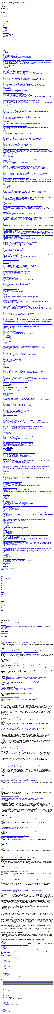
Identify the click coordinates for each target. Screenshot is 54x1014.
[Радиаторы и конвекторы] (8, 188)
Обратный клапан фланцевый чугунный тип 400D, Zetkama (14, 871)
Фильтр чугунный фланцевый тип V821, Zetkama (12, 837)
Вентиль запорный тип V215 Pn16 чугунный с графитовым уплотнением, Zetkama (19, 652)
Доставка (5, 30)
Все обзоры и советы (5, 948)
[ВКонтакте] (1, 633)
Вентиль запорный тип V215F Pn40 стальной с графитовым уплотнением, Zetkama (19, 750)
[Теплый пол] (8, 205)
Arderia (2, 598)
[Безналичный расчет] (8, 994)
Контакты (5, 36)
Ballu (2, 612)
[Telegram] (7, 633)
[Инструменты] (8, 295)
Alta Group (3, 589)
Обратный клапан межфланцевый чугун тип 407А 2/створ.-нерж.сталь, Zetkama (19, 780)
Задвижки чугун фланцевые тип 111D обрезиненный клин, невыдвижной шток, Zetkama (21, 678)
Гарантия (5, 31)
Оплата (4, 29)
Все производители (5, 616)
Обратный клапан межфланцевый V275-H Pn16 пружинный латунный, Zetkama (19, 799)
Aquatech (3, 594)
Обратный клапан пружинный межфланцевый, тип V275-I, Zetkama (16, 789)
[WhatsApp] (5, 633)
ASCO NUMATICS (5, 603)
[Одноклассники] (2, 633)
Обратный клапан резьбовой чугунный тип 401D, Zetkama (14, 689)
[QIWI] (5, 992)
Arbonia (2, 596)
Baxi (2, 614)
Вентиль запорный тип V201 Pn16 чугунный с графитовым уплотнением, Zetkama (19, 665)
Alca (2, 585)
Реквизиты (8, 35)
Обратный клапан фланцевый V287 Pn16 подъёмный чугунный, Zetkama (17, 891)
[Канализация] (8, 264)
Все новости (3, 625)
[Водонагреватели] (9, 158)
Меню (4, 41)
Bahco (2, 610)
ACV (2, 576)
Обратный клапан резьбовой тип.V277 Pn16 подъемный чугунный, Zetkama (18, 699)
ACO (2, 574)
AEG (2, 580)
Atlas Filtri (3, 605)
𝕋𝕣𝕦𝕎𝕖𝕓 (16, 1006)
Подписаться (16, 622)
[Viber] (4, 633)
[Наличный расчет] (7, 995)
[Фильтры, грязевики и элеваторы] (8, 558)
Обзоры (5, 28)
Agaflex (2, 583)
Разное (9, 561)
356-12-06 (5, 19)
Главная (5, 23)
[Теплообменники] (9, 122)
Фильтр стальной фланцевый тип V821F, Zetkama (12, 848)
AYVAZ (2, 607)
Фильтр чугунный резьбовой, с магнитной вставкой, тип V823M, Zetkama (17, 721)
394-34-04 (5, 14)
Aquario (2, 592)
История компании (10, 34)
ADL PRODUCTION (5, 578)
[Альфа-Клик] (6, 990)
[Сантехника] (8, 473)
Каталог (5, 24)
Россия (2, 571)
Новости (5, 27)
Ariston (2, 601)
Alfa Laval (3, 587)
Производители (6, 25)
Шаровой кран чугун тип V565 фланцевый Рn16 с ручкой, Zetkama (16, 859)
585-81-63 (5, 16)
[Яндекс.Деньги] (7, 991)
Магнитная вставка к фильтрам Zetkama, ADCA (11, 828)
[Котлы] (8, 132)
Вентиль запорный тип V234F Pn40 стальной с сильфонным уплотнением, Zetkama (19, 766)
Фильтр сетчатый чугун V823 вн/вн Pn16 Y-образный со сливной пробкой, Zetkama (19, 729)
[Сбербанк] (6, 989)
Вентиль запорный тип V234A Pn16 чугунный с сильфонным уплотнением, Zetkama (20, 642)
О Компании (6, 33)
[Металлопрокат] (9, 386)
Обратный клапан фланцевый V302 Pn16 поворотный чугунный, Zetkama (17, 880)
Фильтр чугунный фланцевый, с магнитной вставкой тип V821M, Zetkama (17, 820)
